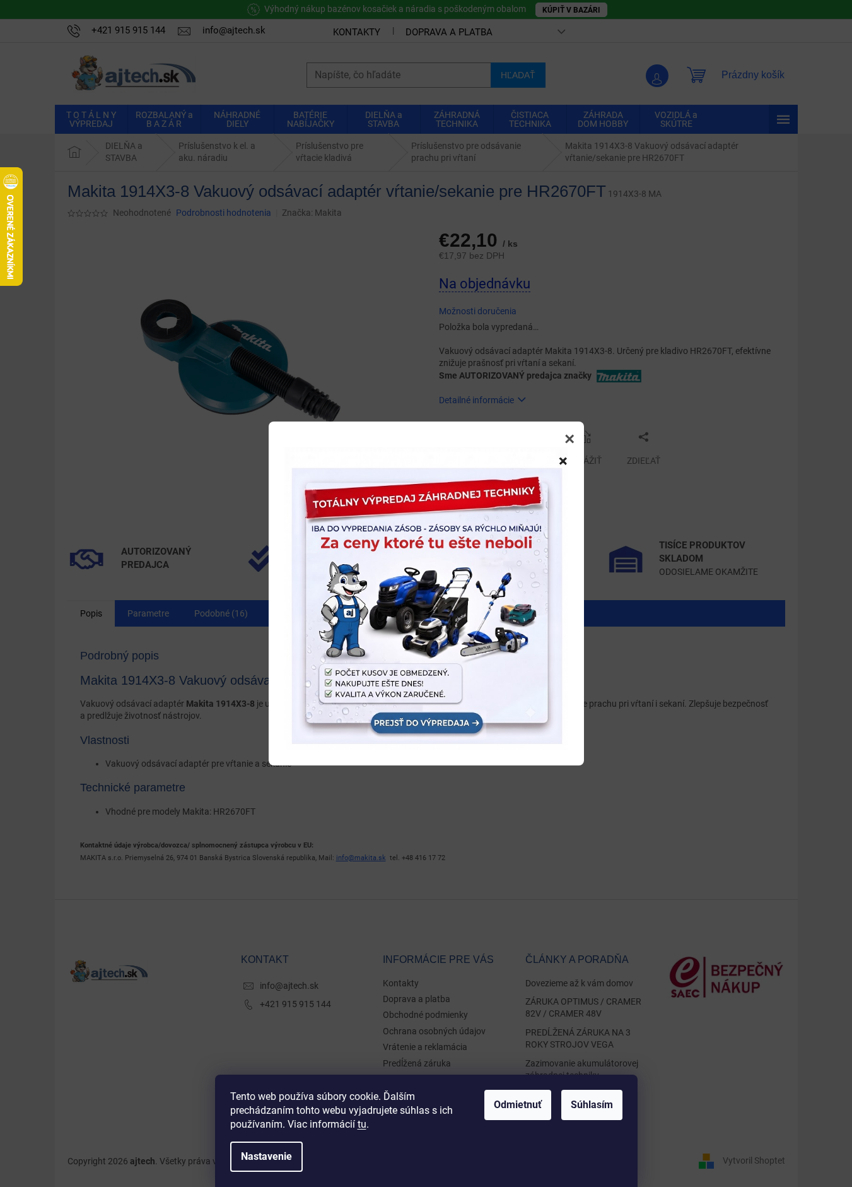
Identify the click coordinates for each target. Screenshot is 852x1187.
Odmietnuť (518, 1105)
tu (362, 1124)
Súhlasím (592, 1105)
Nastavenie (266, 1156)
